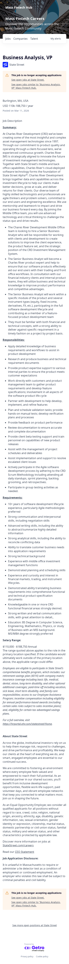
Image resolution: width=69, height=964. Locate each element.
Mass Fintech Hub (18, 7)
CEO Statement (24, 852)
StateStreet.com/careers (18, 845)
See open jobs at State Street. (27, 79)
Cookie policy (42, 956)
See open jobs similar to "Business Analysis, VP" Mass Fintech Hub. (36, 86)
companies (20, 38)
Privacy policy (27, 956)
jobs (8, 38)
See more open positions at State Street (34, 925)
